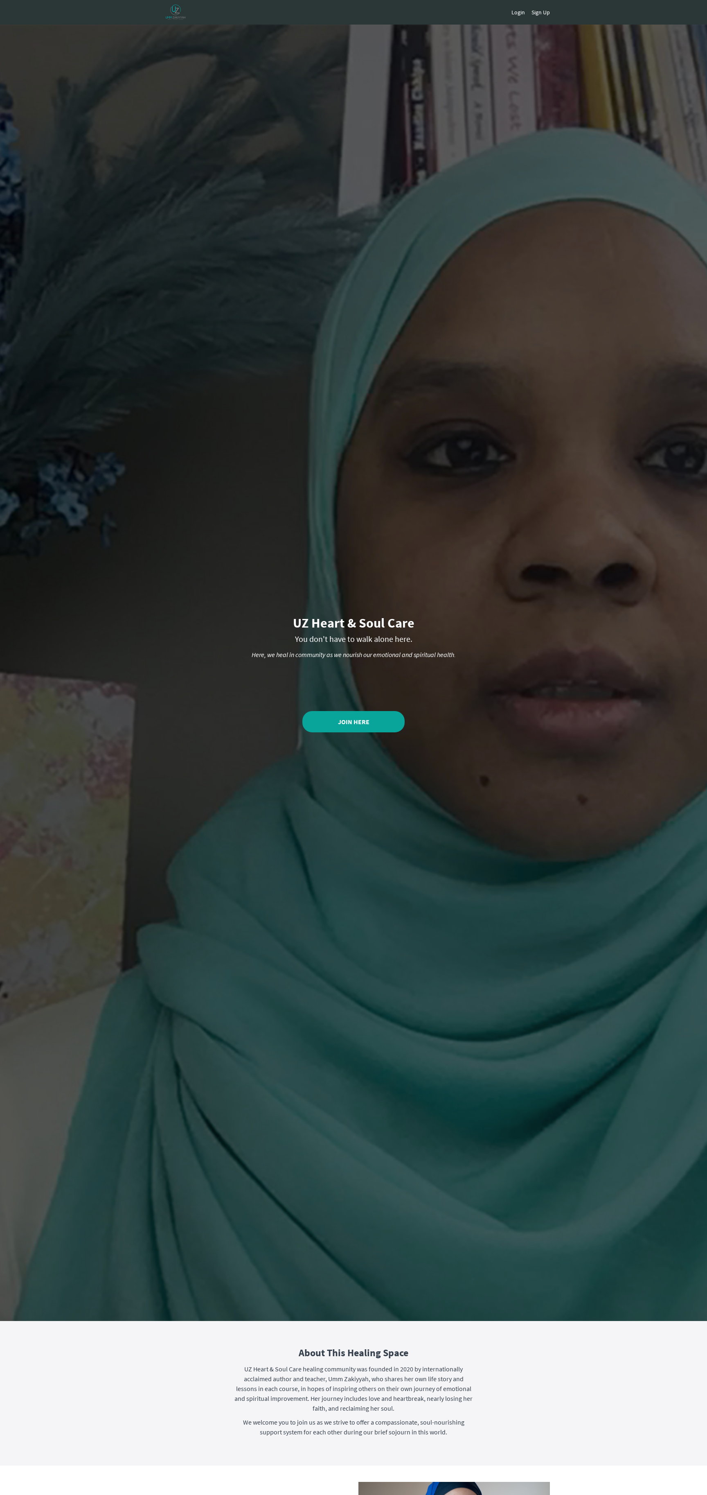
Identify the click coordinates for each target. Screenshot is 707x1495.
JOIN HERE (353, 722)
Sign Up (540, 12)
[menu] (527, 12)
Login (518, 12)
